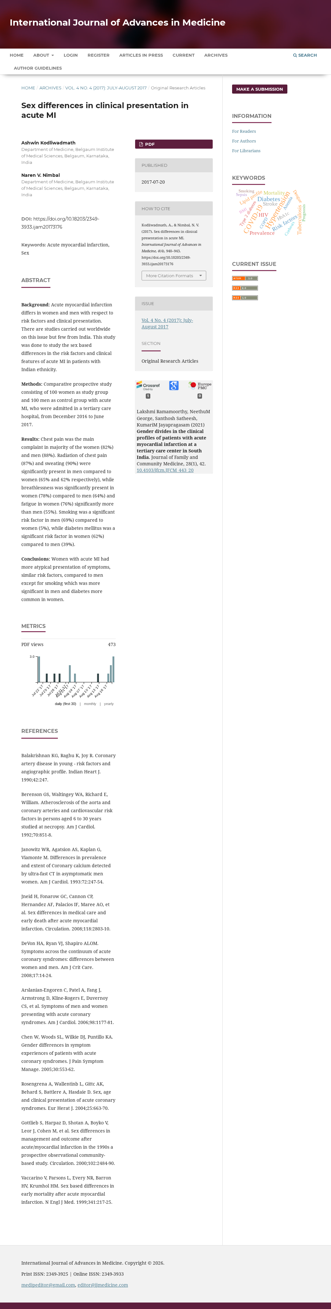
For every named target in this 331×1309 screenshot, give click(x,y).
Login (71, 55)
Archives (216, 55)
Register (99, 55)
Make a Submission (259, 89)
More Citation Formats (169, 275)
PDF (149, 144)
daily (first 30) (65, 704)
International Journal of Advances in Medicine (118, 22)
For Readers (244, 131)
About (41, 55)
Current (184, 55)
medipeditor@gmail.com (48, 1285)
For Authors (244, 141)
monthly (90, 704)
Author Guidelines (38, 68)
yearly (109, 704)
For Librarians (246, 151)
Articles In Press (141, 55)
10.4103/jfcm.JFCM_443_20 (165, 470)
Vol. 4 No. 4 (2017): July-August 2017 (106, 87)
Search (307, 55)
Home (17, 55)
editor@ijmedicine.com (103, 1285)
